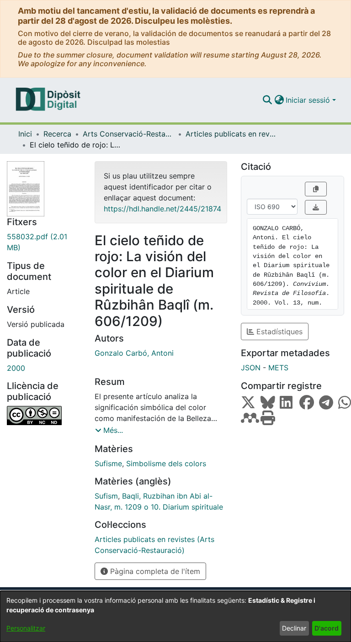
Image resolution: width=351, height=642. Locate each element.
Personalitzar (25, 628)
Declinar (294, 628)
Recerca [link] (57, 133)
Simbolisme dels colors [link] (166, 463)
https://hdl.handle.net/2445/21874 (162, 208)
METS (278, 367)
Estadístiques (278, 331)
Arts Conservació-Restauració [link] (128, 133)
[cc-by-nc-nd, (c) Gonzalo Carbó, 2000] (44, 415)
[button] (267, 100)
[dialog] (175, 616)
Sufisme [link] (108, 463)
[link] (44, 242)
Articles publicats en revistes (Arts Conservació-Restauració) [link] (231, 133)
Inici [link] (25, 133)
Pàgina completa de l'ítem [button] (154, 571)
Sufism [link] (106, 495)
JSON (251, 367)
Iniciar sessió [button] (309, 100)
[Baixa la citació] (316, 207)
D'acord (326, 628)
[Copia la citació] (316, 189)
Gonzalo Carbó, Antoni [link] (134, 353)
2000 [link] (16, 368)
